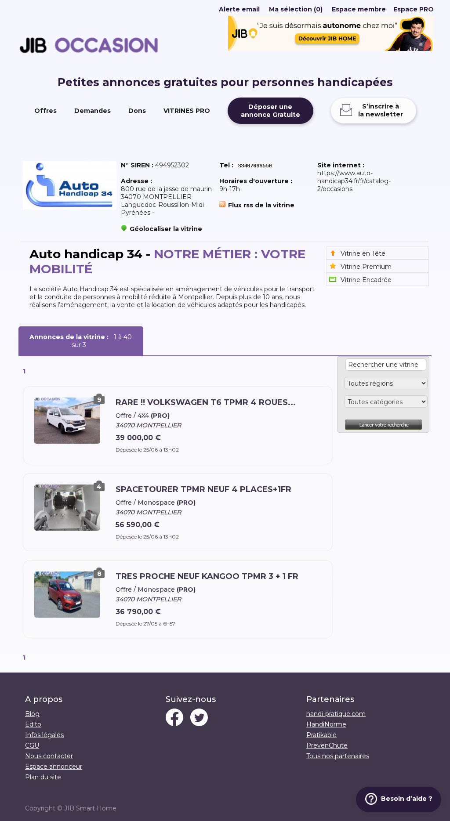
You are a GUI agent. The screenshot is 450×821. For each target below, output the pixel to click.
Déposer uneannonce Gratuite (270, 111)
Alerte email (239, 9)
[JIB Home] (331, 49)
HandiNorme (326, 724)
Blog (32, 714)
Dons (137, 111)
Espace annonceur (53, 766)
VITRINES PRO (186, 111)
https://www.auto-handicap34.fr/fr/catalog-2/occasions (354, 181)
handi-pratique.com (336, 714)
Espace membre (359, 9)
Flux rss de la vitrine (261, 205)
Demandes (92, 111)
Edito (33, 724)
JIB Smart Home (90, 808)
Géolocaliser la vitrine (166, 229)
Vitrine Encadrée (366, 280)
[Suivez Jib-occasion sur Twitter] (199, 718)
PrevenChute (327, 745)
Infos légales (44, 735)
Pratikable (321, 735)
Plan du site (43, 777)
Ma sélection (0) (296, 9)
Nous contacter (49, 756)
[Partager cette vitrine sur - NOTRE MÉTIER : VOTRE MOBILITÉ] (88, 72)
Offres (45, 111)
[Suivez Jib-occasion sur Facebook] (174, 718)
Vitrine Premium (366, 267)
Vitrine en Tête (363, 253)
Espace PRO (413, 9)
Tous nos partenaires (337, 756)
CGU (32, 745)
